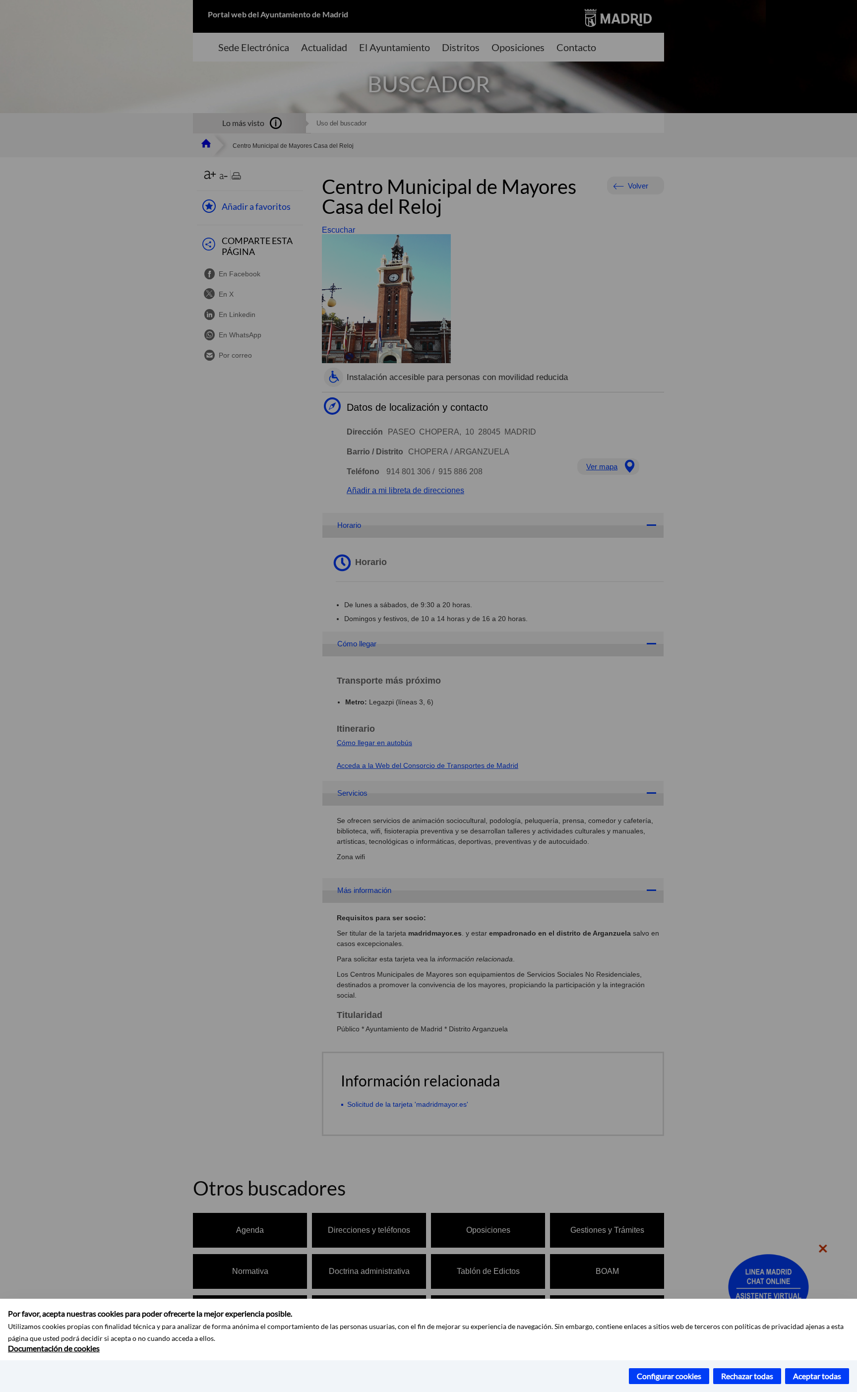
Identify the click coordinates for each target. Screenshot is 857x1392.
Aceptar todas (817, 1376)
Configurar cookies (669, 1376)
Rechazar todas (747, 1376)
